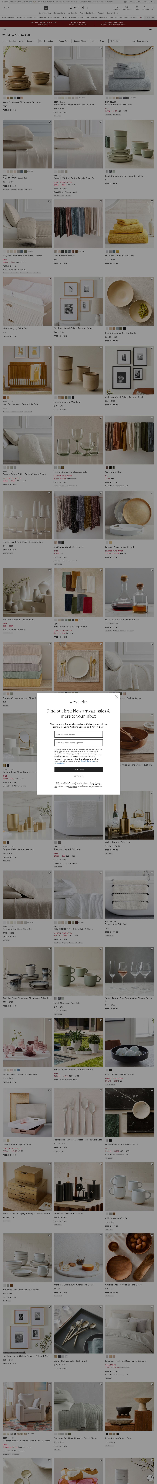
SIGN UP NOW (78, 769)
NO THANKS (78, 776)
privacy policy (72, 787)
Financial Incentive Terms (66, 785)
